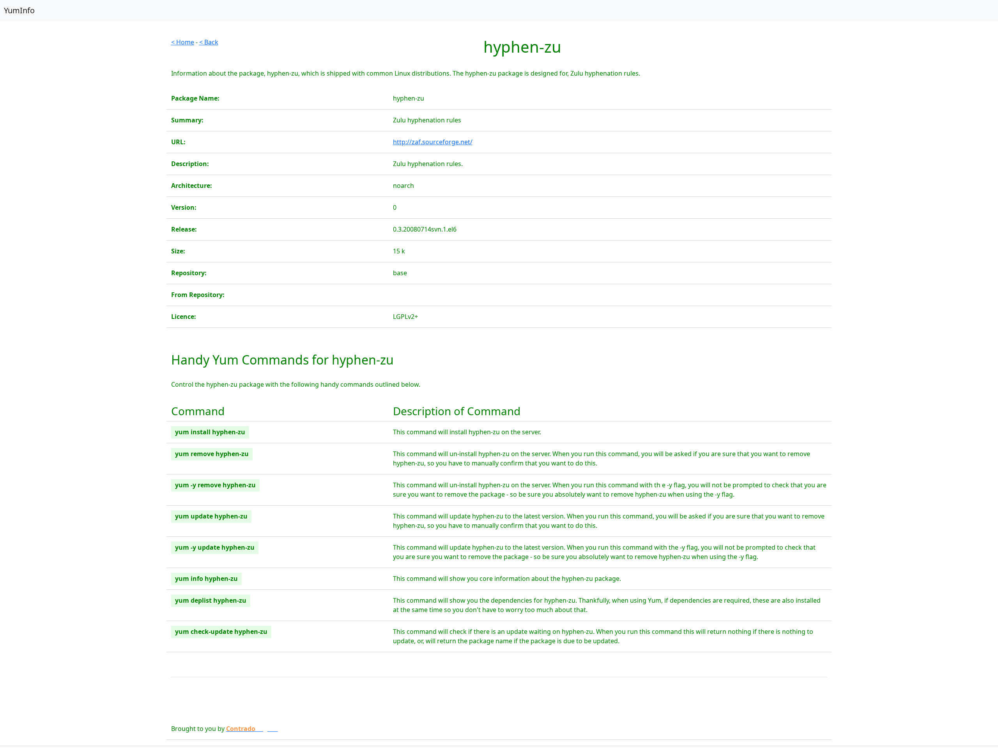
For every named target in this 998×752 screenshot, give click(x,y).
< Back (208, 42)
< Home (182, 42)
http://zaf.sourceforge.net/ (432, 142)
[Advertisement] (83, 92)
